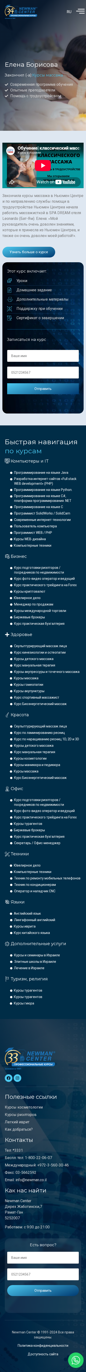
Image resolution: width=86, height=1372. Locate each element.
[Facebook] (8, 1078)
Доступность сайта (43, 1354)
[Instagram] (17, 1078)
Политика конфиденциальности (43, 1345)
